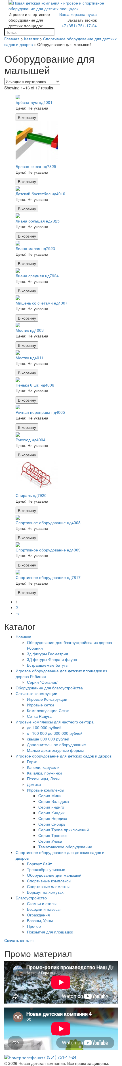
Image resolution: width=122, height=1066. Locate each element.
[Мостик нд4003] (18, 324)
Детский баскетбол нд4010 (40, 193)
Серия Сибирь (51, 824)
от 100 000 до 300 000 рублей (55, 733)
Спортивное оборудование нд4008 (48, 522)
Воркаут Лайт (39, 863)
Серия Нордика (52, 818)
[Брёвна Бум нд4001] (18, 96)
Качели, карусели (43, 767)
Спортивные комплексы (49, 881)
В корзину (27, 117)
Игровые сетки (40, 705)
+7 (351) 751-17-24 (79, 25)
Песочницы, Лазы (43, 778)
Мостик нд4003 (30, 330)
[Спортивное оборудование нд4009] (18, 544)
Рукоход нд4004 (30, 439)
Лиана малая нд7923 (35, 248)
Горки (32, 761)
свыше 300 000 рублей (48, 739)
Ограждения (38, 915)
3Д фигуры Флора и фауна (52, 659)
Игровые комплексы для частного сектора (55, 722)
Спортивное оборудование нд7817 (48, 577)
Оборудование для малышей (54, 875)
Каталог (31, 38)
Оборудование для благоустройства (49, 688)
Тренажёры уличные (46, 869)
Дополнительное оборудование (56, 744)
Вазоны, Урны (40, 920)
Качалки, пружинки (44, 773)
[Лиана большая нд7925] (18, 215)
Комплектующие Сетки (48, 710)
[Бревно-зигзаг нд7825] (37, 141)
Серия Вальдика (53, 801)
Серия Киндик (51, 812)
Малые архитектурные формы (55, 750)
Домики (34, 784)
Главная (12, 38)
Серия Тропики (52, 835)
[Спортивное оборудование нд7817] (18, 571)
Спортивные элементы (48, 886)
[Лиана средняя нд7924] (18, 270)
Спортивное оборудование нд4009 (48, 550)
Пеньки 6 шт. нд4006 (35, 385)
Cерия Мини (50, 795)
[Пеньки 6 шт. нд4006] (18, 379)
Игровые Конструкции (47, 699)
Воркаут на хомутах (45, 892)
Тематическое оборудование (65, 846)
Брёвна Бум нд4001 (34, 102)
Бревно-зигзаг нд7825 (36, 166)
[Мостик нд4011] (18, 351)
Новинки (23, 636)
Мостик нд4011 (30, 357)
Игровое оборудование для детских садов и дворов (64, 756)
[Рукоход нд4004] (18, 434)
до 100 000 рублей (44, 727)
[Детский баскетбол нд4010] (18, 188)
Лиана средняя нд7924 (37, 275)
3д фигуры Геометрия (47, 653)
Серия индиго (51, 807)
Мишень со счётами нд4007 (42, 303)
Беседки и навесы (43, 909)
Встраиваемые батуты (47, 665)
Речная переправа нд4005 (40, 412)
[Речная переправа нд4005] (18, 406)
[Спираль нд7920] (37, 474)
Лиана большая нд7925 (38, 221)
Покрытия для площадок (50, 932)
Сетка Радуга (39, 716)
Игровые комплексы (45, 790)
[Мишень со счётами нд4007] (18, 297)
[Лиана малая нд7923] (18, 242)
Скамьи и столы (41, 903)
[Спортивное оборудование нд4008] (18, 517)
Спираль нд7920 (31, 495)
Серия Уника (50, 841)
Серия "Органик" (42, 682)
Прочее (34, 926)
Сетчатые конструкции (36, 693)
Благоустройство (31, 898)
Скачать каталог (19, 940)
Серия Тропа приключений (63, 829)
